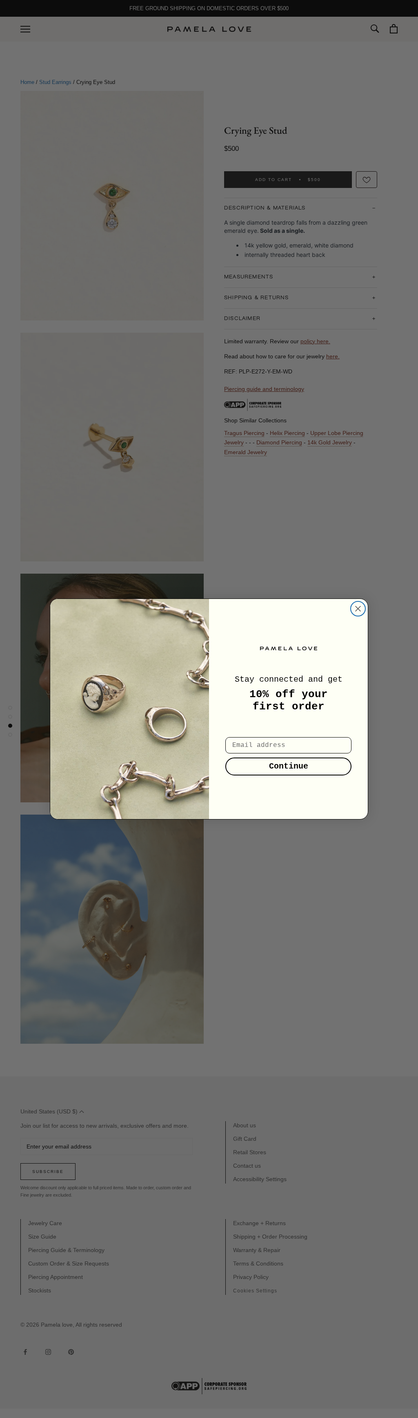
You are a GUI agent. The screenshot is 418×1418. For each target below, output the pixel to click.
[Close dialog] (358, 609)
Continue (288, 766)
